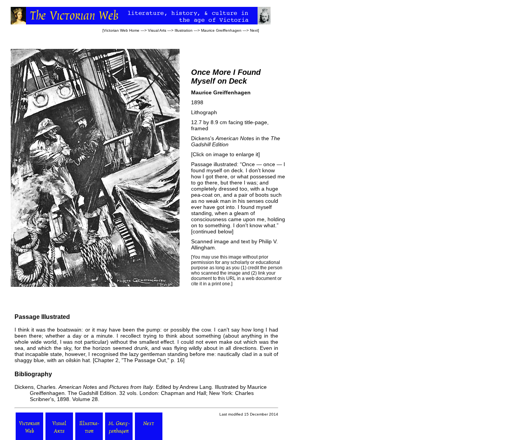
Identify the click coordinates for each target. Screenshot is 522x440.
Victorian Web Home (121, 30)
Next (254, 30)
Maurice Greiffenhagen (221, 30)
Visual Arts (157, 30)
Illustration (184, 30)
